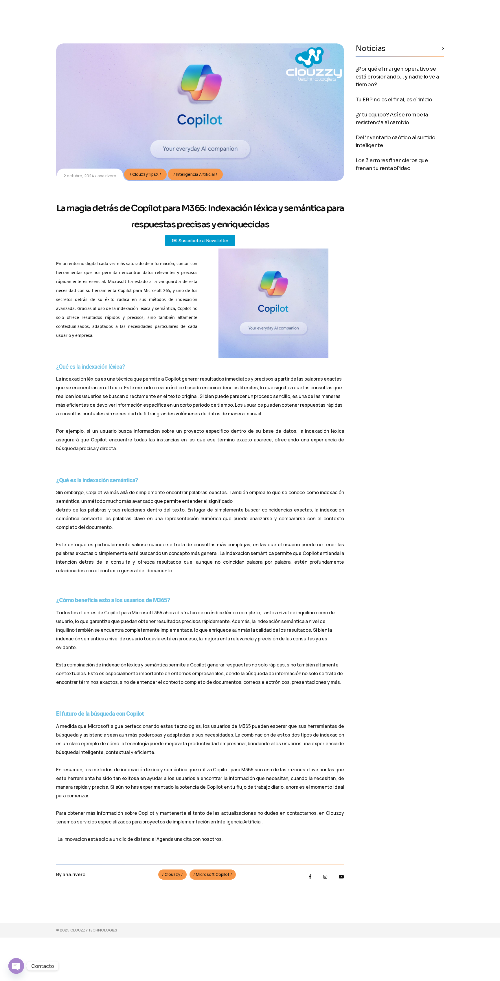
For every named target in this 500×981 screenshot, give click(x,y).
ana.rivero (107, 175)
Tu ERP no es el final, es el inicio (394, 99)
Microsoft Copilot (212, 874)
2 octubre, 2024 (79, 175)
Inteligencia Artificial (195, 174)
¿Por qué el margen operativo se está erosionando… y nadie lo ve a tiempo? (397, 77)
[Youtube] (341, 876)
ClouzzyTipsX (145, 174)
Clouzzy (172, 874)
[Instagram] (325, 876)
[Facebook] (310, 876)
